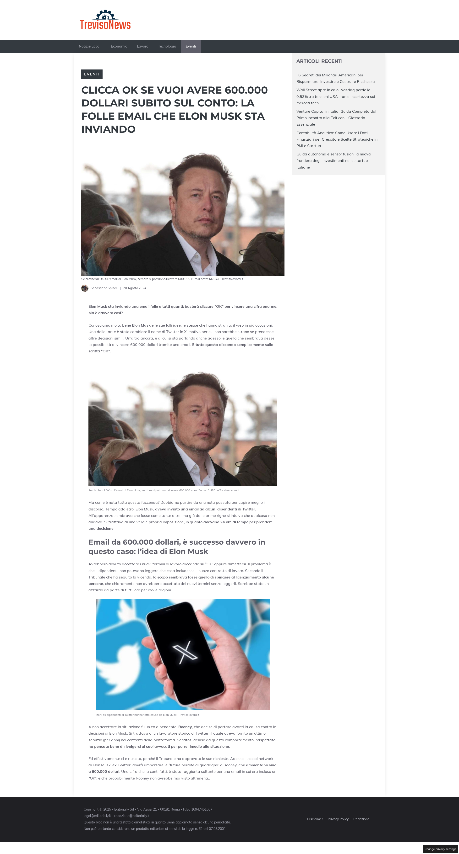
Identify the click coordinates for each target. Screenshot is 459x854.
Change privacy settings (440, 849)
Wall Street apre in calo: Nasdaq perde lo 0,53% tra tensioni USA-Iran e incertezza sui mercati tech (335, 96)
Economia (119, 46)
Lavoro (142, 46)
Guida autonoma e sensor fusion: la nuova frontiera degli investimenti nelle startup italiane (333, 160)
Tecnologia (167, 46)
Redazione (361, 819)
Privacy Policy (338, 819)
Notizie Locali (90, 46)
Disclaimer (315, 819)
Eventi (191, 46)
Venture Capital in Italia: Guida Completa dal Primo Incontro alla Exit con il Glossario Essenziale (336, 118)
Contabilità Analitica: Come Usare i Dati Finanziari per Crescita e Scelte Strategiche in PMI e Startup (336, 139)
